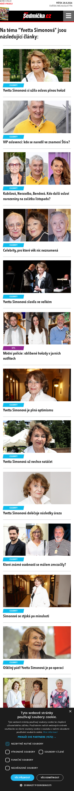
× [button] (70, 711)
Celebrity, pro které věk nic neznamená (30, 250)
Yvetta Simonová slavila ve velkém (27, 302)
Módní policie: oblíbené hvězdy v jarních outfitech (32, 356)
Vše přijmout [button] (22, 777)
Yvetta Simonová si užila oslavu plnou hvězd (34, 91)
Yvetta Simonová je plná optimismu (28, 410)
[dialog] (37, 749)
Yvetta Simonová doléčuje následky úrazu (32, 513)
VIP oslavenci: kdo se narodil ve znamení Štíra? (36, 142)
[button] (37, 737)
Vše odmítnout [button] (50, 777)
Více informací (50, 732)
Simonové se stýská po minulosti (26, 616)
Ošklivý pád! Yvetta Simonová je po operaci (33, 668)
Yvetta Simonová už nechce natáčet (27, 462)
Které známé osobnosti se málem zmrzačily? (34, 565)
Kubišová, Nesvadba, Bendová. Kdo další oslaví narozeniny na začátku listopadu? (36, 196)
